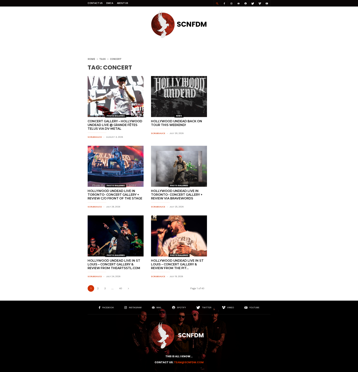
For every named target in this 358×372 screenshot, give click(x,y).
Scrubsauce (95, 136)
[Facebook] (224, 3)
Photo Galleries (116, 115)
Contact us (95, 3)
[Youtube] (266, 3)
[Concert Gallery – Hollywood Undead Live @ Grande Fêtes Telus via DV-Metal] (116, 96)
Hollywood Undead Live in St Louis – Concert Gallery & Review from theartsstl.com (114, 264)
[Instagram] (231, 3)
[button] (217, 3)
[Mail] (238, 3)
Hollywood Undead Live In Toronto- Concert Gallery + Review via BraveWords (176, 194)
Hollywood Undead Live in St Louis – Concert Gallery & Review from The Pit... (177, 264)
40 (120, 288)
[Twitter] (252, 3)
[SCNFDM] (179, 37)
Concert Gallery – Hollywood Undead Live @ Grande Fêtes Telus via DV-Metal (115, 124)
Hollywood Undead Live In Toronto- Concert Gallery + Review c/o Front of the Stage (115, 194)
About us (122, 3)
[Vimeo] (259, 3)
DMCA (109, 3)
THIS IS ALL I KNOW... (179, 356)
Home (91, 58)
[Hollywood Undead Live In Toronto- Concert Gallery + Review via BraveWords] (179, 166)
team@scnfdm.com (189, 362)
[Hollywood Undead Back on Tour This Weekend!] (179, 96)
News (179, 115)
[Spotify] (245, 3)
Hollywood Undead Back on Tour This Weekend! (176, 123)
